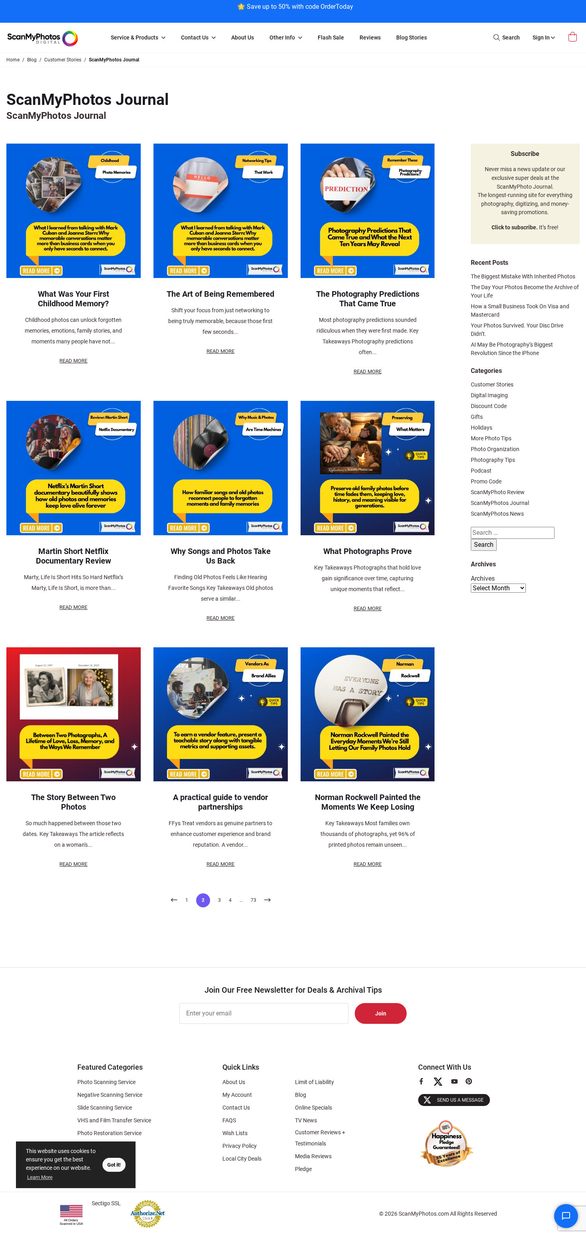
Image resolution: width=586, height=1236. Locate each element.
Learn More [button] (40, 1177)
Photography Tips (493, 460)
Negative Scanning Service (109, 1095)
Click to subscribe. (515, 227)
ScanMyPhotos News (497, 514)
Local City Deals (242, 1158)
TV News (306, 1120)
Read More (73, 361)
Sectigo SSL (106, 1203)
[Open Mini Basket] (574, 37)
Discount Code (489, 406)
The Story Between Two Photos (73, 802)
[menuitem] (138, 38)
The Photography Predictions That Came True (367, 298)
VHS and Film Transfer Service (114, 1120)
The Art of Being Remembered (220, 294)
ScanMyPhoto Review (498, 492)
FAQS (229, 1120)
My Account (237, 1095)
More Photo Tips (491, 438)
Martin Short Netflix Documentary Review (73, 556)
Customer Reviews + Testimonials (320, 1138)
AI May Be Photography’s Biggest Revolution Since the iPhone (512, 348)
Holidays (481, 427)
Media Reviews (313, 1156)
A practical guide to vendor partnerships (220, 802)
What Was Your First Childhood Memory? (73, 298)
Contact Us (236, 1107)
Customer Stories (492, 384)
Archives (483, 578)
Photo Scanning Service (106, 1082)
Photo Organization (495, 449)
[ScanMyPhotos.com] (51, 37)
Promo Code (486, 481)
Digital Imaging (489, 395)
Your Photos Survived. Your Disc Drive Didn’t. (517, 329)
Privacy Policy (239, 1146)
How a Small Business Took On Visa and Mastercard (520, 310)
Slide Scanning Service (104, 1107)
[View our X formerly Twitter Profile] (441, 1085)
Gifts (477, 417)
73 (253, 900)
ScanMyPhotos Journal (500, 503)
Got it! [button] (114, 1165)
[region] (295, 10)
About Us (233, 1082)
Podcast (481, 470)
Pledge (303, 1169)
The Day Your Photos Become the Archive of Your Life (525, 291)
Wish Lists (235, 1133)
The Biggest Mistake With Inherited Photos (523, 276)
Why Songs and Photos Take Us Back (221, 556)
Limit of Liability (314, 1082)
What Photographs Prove (367, 551)
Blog (300, 1095)
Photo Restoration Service (109, 1133)
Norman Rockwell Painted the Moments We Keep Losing (368, 802)
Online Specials (313, 1107)
